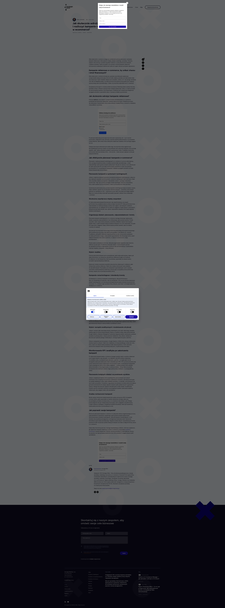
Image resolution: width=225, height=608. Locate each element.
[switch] (106, 312)
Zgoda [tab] (95, 295)
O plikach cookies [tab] (130, 295)
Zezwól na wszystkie (131, 317)
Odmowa (92, 316)
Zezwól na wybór (106, 317)
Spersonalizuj (118, 316)
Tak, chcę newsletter (112, 26)
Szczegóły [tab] (112, 295)
